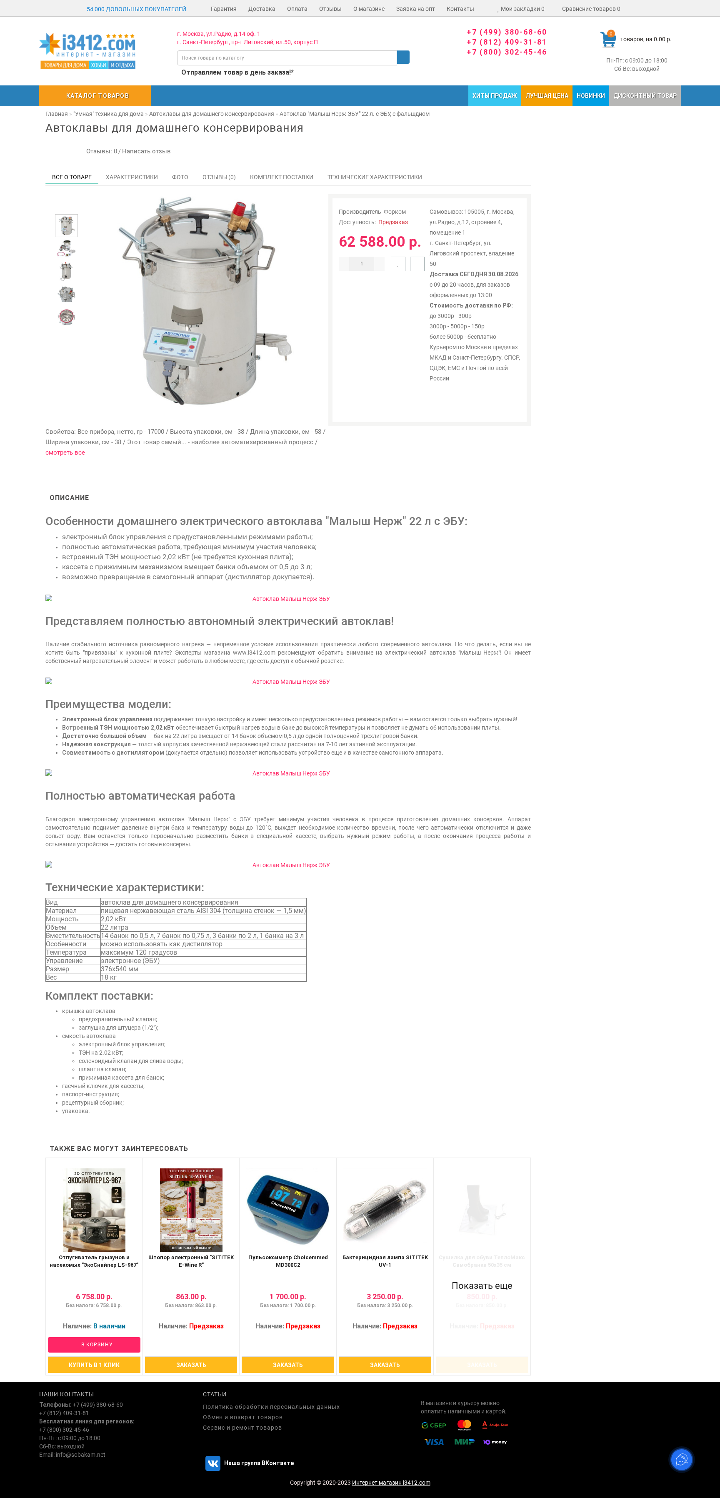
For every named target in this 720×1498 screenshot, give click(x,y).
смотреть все (65, 452)
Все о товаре (72, 177)
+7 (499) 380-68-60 (507, 32)
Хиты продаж (494, 96)
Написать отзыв (146, 151)
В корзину (96, 1345)
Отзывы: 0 (100, 151)
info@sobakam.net (80, 1454)
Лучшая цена (546, 96)
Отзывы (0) (219, 177)
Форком (395, 211)
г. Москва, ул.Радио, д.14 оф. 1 (218, 33)
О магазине (369, 8)
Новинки (591, 96)
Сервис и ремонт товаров (242, 1427)
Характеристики (132, 177)
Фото (180, 177)
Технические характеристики (375, 177)
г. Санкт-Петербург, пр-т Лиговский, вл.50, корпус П (247, 42)
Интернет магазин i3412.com (391, 1482)
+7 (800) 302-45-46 (507, 52)
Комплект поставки (281, 177)
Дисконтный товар (645, 96)
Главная (56, 113)
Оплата (297, 8)
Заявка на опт (415, 8)
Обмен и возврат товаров (243, 1417)
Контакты (460, 8)
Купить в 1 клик (94, 1365)
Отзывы (330, 8)
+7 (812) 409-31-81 (507, 42)
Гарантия (224, 8)
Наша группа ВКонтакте (258, 1463)
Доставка (261, 8)
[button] (66, 207)
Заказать (191, 1365)
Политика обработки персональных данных (271, 1406)
